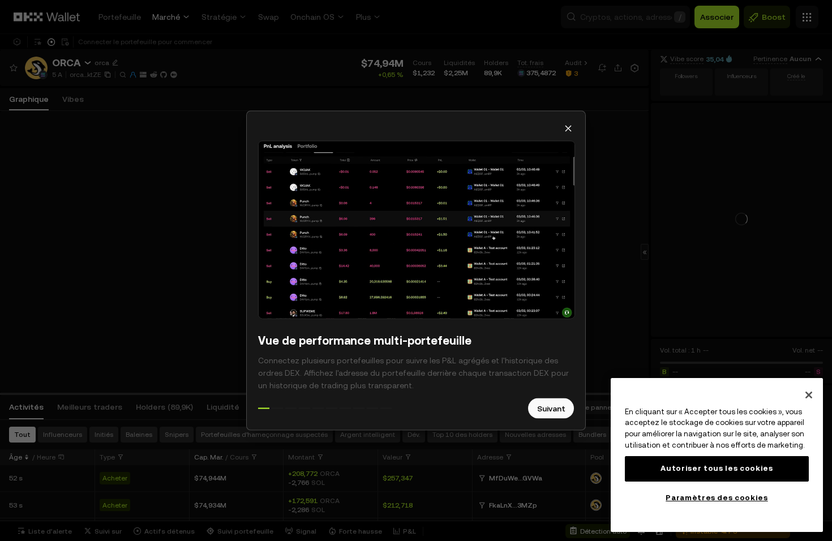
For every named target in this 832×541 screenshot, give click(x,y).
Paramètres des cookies (716, 497)
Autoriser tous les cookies (717, 468)
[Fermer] (808, 395)
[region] (717, 455)
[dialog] (416, 271)
